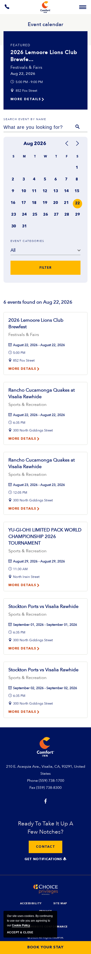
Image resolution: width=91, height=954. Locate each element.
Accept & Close (20, 932)
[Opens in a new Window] (7, 7)
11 (34, 191)
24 (24, 215)
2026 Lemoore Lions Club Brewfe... (43, 56)
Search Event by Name (25, 119)
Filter (45, 267)
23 (13, 215)
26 (45, 215)
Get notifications (43, 859)
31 (24, 226)
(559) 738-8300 (49, 787)
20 (55, 203)
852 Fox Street (26, 90)
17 (23, 203)
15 (76, 191)
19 (44, 203)
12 (44, 191)
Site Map (60, 903)
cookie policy (21, 925)
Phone (32, 780)
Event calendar (45, 24)
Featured (20, 45)
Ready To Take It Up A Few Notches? (45, 828)
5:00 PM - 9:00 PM (29, 82)
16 (12, 203)
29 (77, 215)
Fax (32, 787)
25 (34, 215)
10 (23, 191)
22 (77, 203)
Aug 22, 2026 (22, 73)
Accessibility (31, 903)
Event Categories (27, 241)
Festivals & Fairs (26, 67)
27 (56, 215)
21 (66, 203)
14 (66, 191)
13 (55, 191)
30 (13, 226)
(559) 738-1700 (51, 780)
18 (34, 203)
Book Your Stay (45, 947)
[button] (45, 847)
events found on (38, 302)
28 (66, 215)
